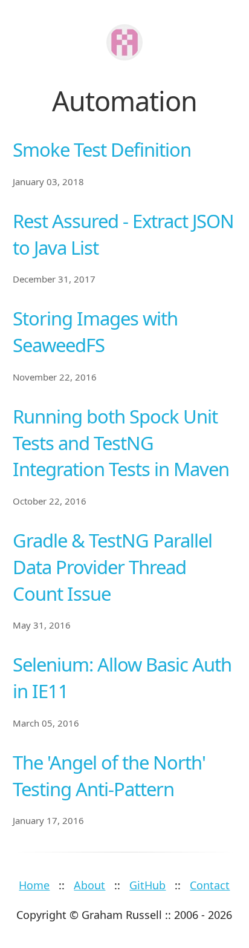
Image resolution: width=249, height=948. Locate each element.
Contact (210, 885)
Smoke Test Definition (102, 149)
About (89, 885)
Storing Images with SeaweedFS (95, 332)
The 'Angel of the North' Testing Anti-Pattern (109, 776)
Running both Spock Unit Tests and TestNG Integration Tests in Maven (121, 443)
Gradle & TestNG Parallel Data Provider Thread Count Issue (112, 567)
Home (34, 885)
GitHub (147, 885)
